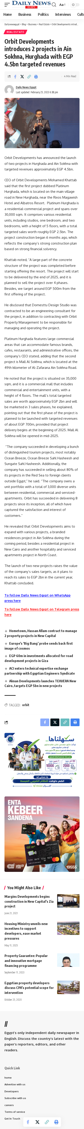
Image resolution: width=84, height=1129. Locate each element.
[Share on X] (22, 76)
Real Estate (15, 32)
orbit (25, 705)
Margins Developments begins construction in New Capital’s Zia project (29, 901)
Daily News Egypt (26, 87)
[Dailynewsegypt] (31, 5)
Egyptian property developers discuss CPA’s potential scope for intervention (29, 988)
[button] (8, 5)
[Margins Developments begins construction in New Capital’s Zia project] (68, 901)
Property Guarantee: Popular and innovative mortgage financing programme (26, 961)
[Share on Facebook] (15, 76)
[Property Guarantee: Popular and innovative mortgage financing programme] (68, 960)
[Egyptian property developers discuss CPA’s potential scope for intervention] (68, 987)
